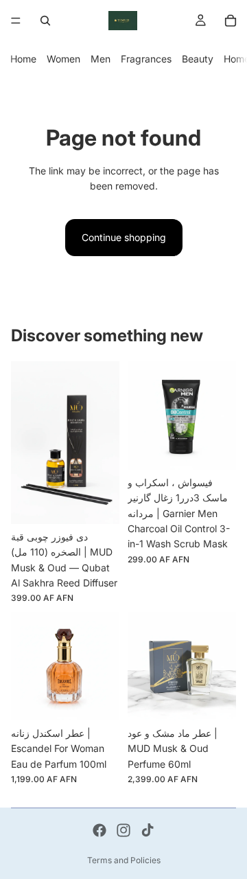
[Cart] (230, 20)
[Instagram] (123, 830)
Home (23, 59)
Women (63, 59)
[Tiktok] (147, 830)
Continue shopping (124, 237)
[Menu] (16, 20)
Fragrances (146, 59)
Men (100, 59)
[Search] (45, 20)
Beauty (197, 59)
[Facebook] (99, 830)
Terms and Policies (124, 860)
